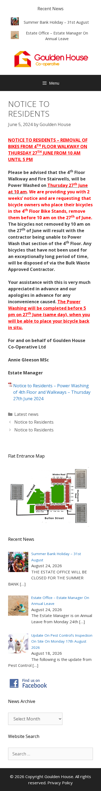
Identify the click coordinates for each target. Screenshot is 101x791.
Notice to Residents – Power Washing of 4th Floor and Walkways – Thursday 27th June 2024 (51, 392)
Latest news (26, 414)
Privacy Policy (60, 782)
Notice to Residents (34, 422)
